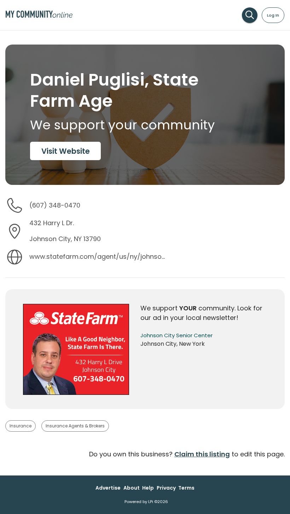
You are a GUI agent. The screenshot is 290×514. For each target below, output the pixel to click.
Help (148, 487)
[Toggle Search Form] (249, 15)
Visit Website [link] (65, 151)
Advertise (108, 487)
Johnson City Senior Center (176, 335)
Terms (186, 487)
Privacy (166, 487)
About (131, 487)
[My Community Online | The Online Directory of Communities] (39, 15)
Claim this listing (202, 454)
